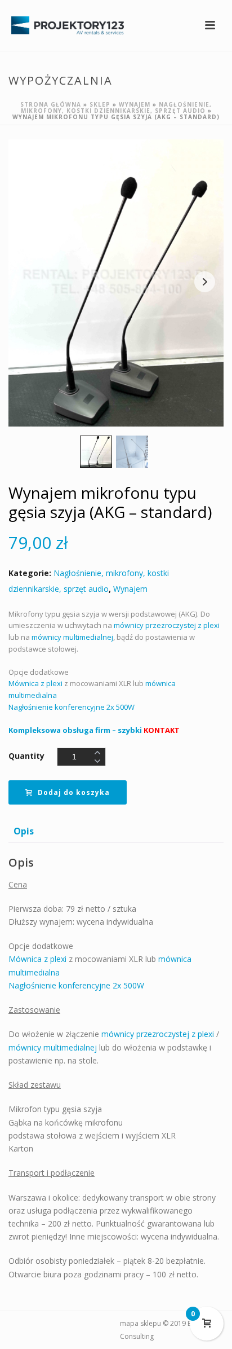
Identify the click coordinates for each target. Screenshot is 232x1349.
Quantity (26, 755)
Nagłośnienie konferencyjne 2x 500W (71, 707)
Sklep (100, 104)
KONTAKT (162, 730)
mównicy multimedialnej (72, 637)
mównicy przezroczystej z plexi (167, 625)
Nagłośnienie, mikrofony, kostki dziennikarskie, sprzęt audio (116, 107)
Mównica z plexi (35, 683)
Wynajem (134, 104)
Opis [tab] (24, 831)
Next (204, 281)
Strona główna (50, 104)
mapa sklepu (140, 1323)
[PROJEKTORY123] (62, 25)
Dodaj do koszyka (74, 792)
